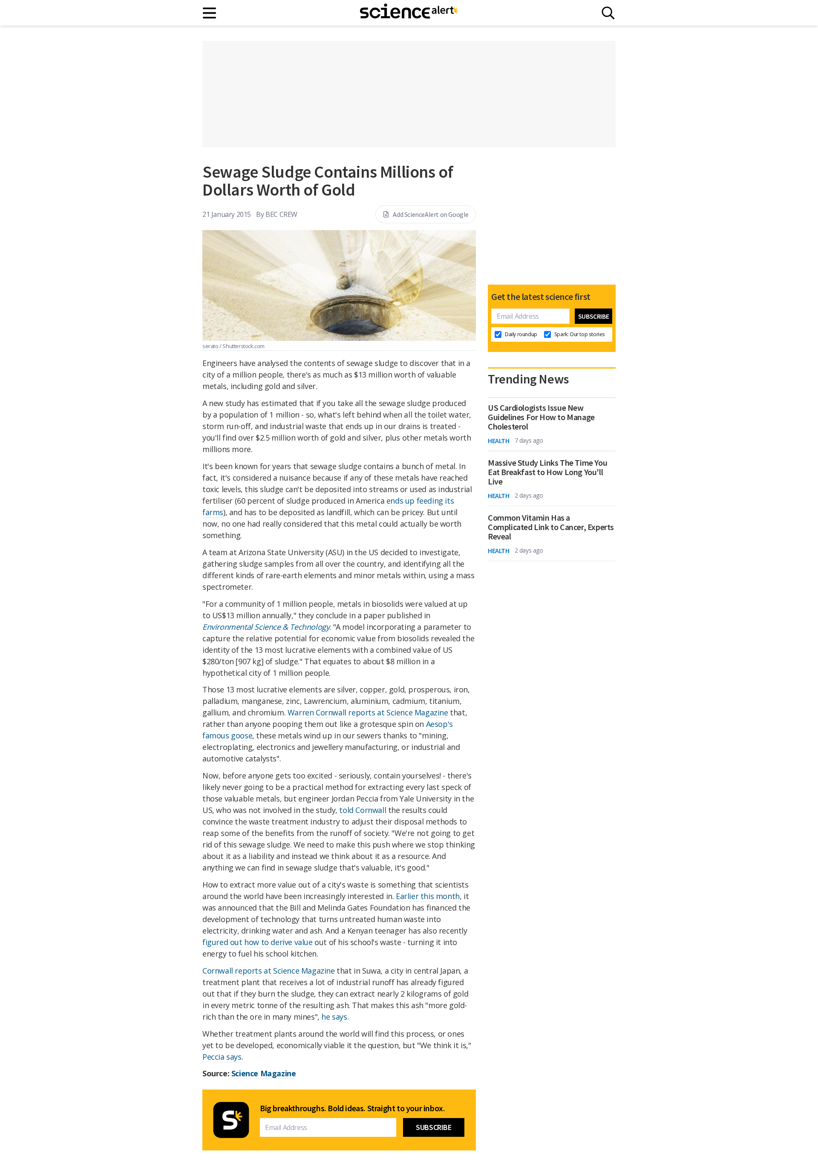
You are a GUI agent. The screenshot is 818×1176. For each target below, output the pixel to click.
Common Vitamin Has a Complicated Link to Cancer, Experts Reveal (551, 527)
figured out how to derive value (257, 942)
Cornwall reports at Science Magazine (268, 971)
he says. (335, 1017)
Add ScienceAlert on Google (431, 214)
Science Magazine (263, 1073)
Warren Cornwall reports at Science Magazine (368, 712)
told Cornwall (362, 810)
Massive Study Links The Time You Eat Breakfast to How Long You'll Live (547, 472)
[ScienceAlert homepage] (409, 12)
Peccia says (222, 1057)
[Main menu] (209, 13)
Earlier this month (428, 896)
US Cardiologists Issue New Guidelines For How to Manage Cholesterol (541, 417)
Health (499, 440)
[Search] (608, 13)
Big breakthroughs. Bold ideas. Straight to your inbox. (352, 1108)
